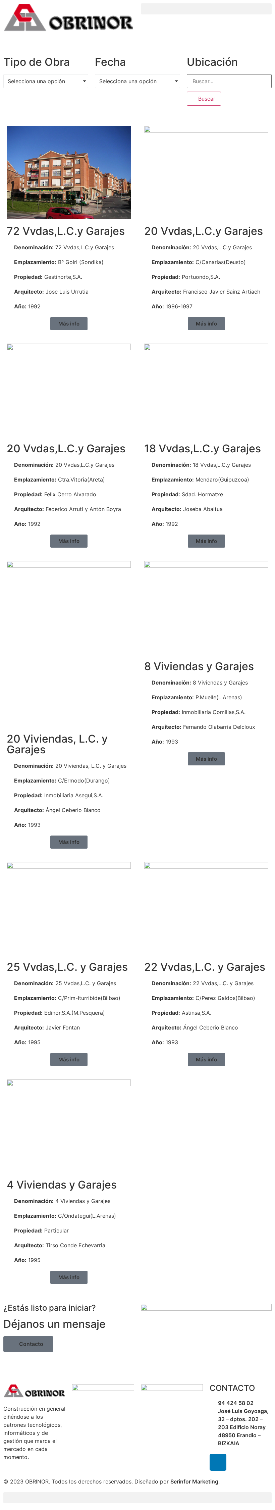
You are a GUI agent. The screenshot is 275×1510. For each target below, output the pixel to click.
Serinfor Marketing (194, 1481)
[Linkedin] (218, 1462)
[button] (206, 8)
